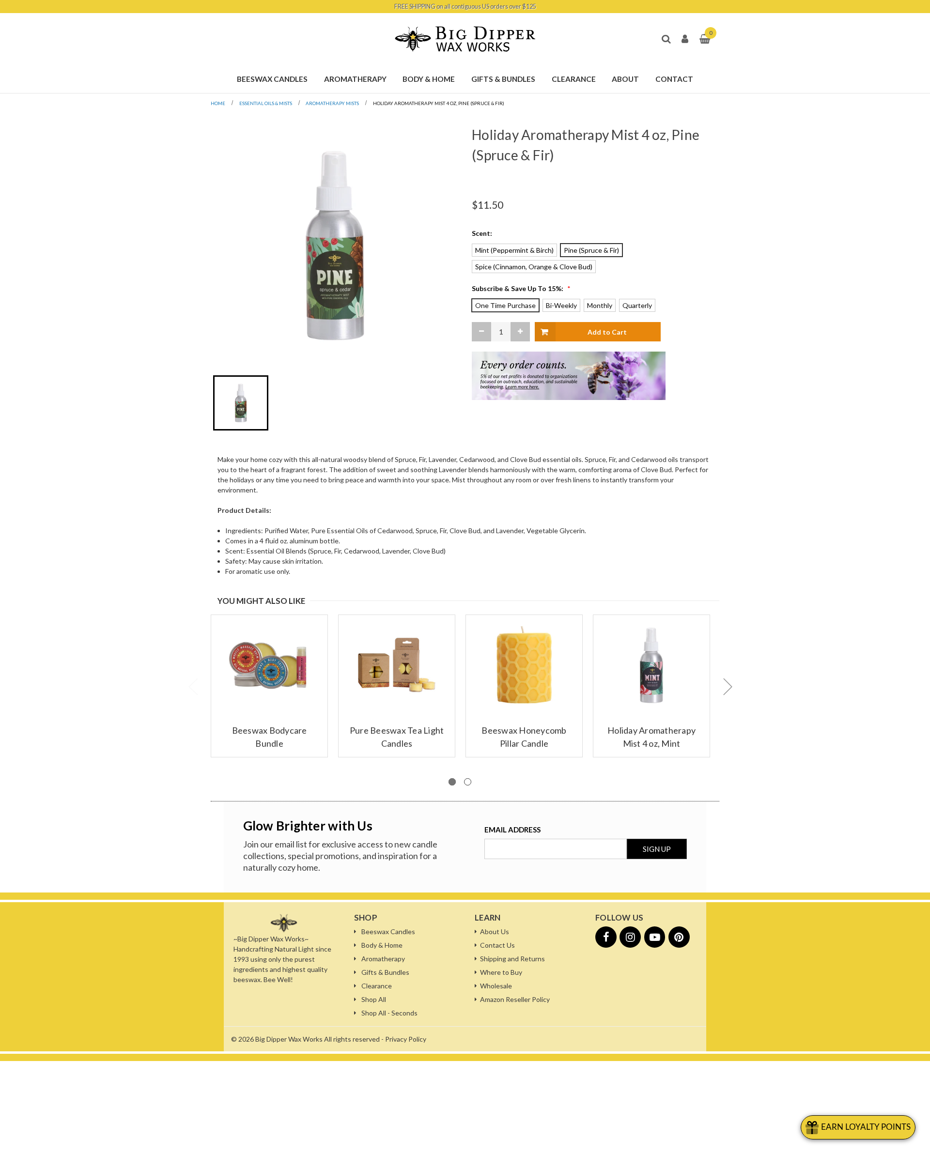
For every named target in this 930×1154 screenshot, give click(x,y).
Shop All (373, 999)
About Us (494, 931)
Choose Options (269, 672)
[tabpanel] (269, 686)
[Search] (665, 39)
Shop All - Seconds (389, 1013)
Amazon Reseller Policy (515, 999)
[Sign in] (684, 39)
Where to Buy (501, 972)
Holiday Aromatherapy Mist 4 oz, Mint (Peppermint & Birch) (651, 743)
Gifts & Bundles (385, 972)
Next (727, 686)
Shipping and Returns (512, 958)
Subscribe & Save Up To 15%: (521, 288)
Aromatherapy (383, 958)
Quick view (261, 655)
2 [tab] (467, 781)
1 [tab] (452, 781)
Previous (192, 686)
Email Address (512, 829)
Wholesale (496, 986)
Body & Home (382, 945)
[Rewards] (858, 1127)
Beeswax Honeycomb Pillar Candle (523, 737)
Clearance (376, 986)
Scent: (482, 233)
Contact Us (497, 945)
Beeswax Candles (388, 931)
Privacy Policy (405, 1039)
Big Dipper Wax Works (289, 1039)
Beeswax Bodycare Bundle (269, 737)
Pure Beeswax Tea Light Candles (397, 737)
